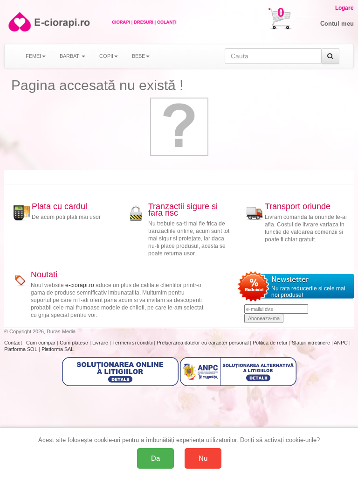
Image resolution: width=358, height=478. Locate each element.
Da (155, 458)
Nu (203, 458)
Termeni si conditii (133, 342)
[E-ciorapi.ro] (19, 21)
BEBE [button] (138, 56)
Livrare (101, 342)
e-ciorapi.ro (79, 285)
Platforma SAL (57, 349)
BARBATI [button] (70, 56)
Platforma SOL (20, 349)
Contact (13, 342)
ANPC (341, 342)
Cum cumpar (41, 342)
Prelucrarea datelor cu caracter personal (203, 342)
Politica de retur (271, 342)
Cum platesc (75, 342)
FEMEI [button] (33, 56)
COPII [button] (106, 56)
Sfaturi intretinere (311, 342)
